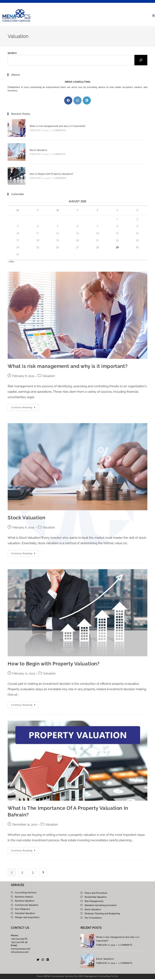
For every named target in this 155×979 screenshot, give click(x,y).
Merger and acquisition (27, 917)
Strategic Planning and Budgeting (102, 913)
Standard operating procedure (101, 905)
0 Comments (59, 130)
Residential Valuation (96, 897)
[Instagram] (77, 100)
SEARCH (12, 53)
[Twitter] (38, 959)
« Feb (11, 261)
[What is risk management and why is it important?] (16, 128)
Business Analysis (24, 897)
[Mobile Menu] (153, 16)
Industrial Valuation (25, 913)
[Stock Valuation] (16, 152)
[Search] (140, 60)
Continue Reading (25, 406)
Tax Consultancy (93, 917)
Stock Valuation (38, 150)
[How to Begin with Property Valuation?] (16, 176)
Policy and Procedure (96, 893)
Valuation (49, 376)
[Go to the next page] (43, 872)
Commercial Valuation (26, 905)
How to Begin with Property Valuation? (51, 174)
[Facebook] (68, 100)
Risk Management (94, 901)
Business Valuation (24, 901)
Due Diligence (22, 909)
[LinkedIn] (87, 100)
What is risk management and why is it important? (58, 126)
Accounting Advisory (26, 892)
